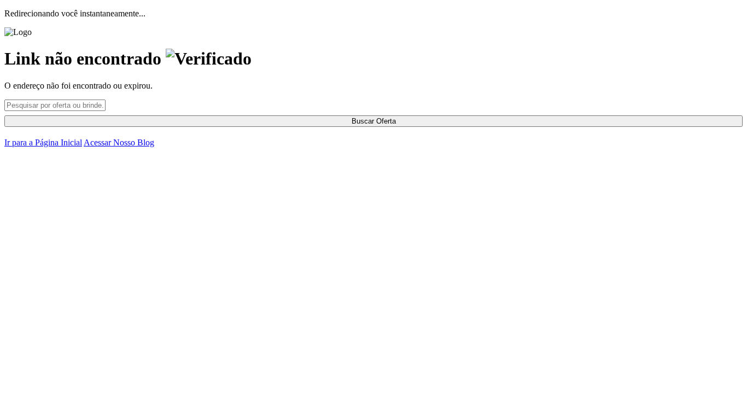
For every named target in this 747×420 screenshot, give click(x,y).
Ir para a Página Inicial (43, 142)
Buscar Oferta (374, 121)
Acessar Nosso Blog (119, 142)
